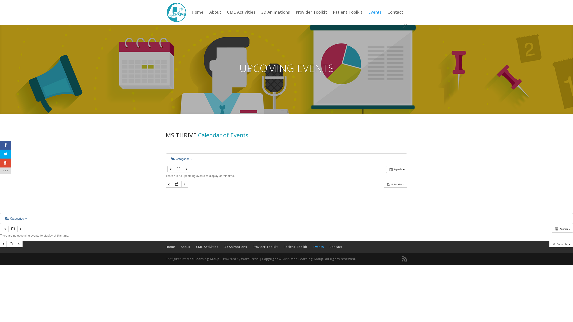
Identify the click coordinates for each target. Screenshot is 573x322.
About (215, 13)
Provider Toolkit (311, 13)
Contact (395, 13)
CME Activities (241, 13)
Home (197, 13)
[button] (395, 184)
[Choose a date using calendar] (178, 169)
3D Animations (275, 13)
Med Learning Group (203, 259)
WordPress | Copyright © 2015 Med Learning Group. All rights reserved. (298, 259)
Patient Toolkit (347, 13)
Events (375, 13)
